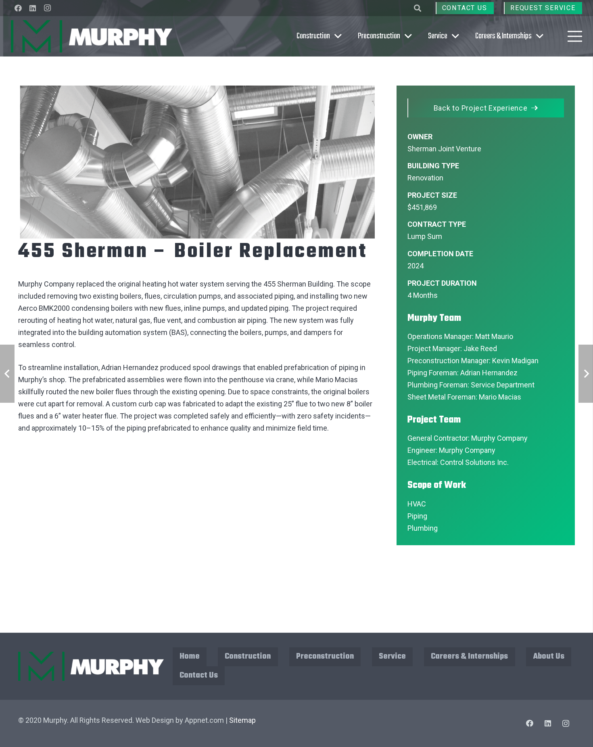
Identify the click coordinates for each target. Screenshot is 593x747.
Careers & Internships (469, 656)
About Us (548, 656)
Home (190, 656)
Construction (248, 656)
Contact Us (199, 675)
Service (392, 656)
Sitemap (242, 720)
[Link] (91, 36)
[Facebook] (18, 8)
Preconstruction (325, 656)
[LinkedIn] (32, 8)
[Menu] (575, 36)
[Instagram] (47, 8)
